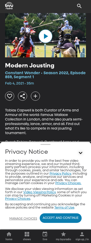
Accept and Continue (61, 218)
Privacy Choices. (68, 183)
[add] (35, 96)
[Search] (79, 6)
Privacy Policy (60, 173)
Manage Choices (23, 218)
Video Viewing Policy (39, 192)
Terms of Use (64, 207)
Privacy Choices (17, 198)
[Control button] (80, 153)
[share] (22, 96)
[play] (45, 36)
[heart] (9, 96)
